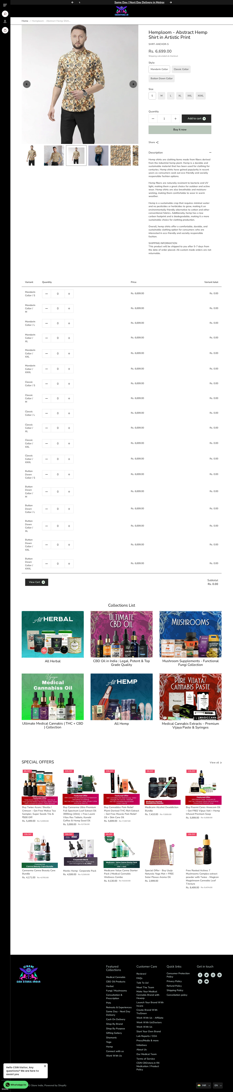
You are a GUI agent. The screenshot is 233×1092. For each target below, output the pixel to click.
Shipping (153, 56)
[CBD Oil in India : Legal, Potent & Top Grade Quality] (122, 634)
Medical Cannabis (115, 977)
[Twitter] (206, 975)
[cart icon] (5, 30)
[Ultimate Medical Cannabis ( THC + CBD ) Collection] (53, 697)
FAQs (139, 978)
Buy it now (180, 129)
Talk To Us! (142, 982)
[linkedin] (200, 981)
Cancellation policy (177, 995)
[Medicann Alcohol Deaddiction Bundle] (162, 787)
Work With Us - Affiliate (149, 1017)
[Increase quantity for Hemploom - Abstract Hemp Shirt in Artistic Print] (175, 118)
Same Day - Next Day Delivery (118, 1013)
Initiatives (141, 1045)
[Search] (5, 14)
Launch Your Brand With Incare (150, 1004)
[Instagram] (213, 975)
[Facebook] (200, 975)
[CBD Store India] (121, 11)
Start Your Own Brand (148, 1031)
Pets (108, 1002)
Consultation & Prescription (114, 996)
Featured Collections (113, 968)
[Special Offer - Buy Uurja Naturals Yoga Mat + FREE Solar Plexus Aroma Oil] (162, 850)
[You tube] (206, 981)
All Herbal (53, 661)
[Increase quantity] (69, 294)
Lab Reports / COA (146, 1036)
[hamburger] (5, 5)
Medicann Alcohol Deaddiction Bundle (161, 809)
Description (156, 153)
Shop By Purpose (115, 1028)
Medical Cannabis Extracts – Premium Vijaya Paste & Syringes (190, 725)
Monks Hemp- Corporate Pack (79, 870)
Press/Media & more (147, 1040)
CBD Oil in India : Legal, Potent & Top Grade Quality (121, 663)
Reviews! (141, 973)
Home (25, 21)
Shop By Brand (114, 1024)
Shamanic (111, 1037)
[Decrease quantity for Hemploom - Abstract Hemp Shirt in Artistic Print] (153, 118)
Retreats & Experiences (119, 1007)
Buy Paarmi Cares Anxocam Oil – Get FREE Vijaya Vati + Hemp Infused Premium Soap (203, 811)
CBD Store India (34, 1085)
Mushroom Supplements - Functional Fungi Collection (190, 663)
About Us (141, 1049)
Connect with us (115, 1051)
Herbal (110, 986)
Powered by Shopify (55, 1085)
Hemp (109, 1046)
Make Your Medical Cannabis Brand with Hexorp (147, 995)
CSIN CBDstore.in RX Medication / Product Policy (147, 1066)
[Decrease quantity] (46, 294)
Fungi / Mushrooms (116, 990)
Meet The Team (145, 987)
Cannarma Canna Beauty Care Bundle (38, 872)
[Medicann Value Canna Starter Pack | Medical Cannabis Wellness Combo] (122, 850)
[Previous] (72, 2)
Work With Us (114, 1055)
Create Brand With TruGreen (146, 1011)
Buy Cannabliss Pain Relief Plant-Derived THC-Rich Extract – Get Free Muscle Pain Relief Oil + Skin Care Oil (121, 812)
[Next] (171, 2)
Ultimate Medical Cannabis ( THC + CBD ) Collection (52, 725)
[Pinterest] (219, 975)
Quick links (174, 967)
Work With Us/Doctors (149, 1022)
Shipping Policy (175, 990)
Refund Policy (174, 986)
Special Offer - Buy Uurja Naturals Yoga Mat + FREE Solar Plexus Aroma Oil (159, 874)
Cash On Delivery (115, 1019)
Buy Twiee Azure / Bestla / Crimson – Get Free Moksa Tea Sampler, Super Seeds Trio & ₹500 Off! (39, 812)
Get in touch (205, 967)
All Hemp (121, 724)
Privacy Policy (174, 981)
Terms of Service (145, 1058)
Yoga (108, 1042)
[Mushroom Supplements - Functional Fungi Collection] (190, 634)
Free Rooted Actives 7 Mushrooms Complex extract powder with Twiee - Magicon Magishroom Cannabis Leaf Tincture (202, 877)
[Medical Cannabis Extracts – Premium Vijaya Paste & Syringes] (190, 697)
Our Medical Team (146, 1054)
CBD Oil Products (115, 981)
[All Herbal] (53, 634)
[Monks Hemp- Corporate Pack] (81, 850)
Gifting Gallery (114, 1033)
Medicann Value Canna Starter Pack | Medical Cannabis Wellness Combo (121, 874)
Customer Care (146, 967)
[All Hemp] (122, 697)
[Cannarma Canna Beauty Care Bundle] (40, 850)
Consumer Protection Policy (178, 975)
